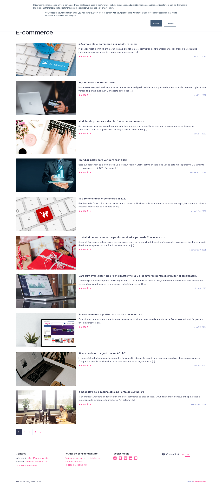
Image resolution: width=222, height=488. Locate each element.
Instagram (125, 458)
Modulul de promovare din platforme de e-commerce (111, 121)
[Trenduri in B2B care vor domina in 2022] (46, 175)
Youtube (135, 458)
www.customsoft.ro (26, 465)
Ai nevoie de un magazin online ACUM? (101, 353)
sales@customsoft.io (36, 461)
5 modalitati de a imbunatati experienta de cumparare (111, 391)
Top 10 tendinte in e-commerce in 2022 (102, 198)
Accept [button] (156, 23)
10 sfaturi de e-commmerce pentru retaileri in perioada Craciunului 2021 (122, 237)
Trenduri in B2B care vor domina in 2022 (102, 159)
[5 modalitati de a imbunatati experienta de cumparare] (46, 407)
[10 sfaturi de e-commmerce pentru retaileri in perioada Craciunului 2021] (46, 252)
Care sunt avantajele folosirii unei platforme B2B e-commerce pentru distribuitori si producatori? (137, 275)
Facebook (115, 458)
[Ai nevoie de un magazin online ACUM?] (46, 368)
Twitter (120, 458)
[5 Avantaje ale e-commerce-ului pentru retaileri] (46, 59)
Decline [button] (170, 23)
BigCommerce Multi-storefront (97, 82)
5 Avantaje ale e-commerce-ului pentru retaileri (107, 44)
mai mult (83, 56)
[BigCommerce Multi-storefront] (46, 97)
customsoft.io (199, 481)
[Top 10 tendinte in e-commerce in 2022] (46, 213)
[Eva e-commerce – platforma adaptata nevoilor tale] (46, 329)
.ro (187, 454)
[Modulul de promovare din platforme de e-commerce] (46, 136)
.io (182, 454)
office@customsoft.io (38, 458)
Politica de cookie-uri (76, 464)
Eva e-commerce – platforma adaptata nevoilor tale (110, 314)
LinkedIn (130, 458)
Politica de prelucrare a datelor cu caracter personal (82, 459)
